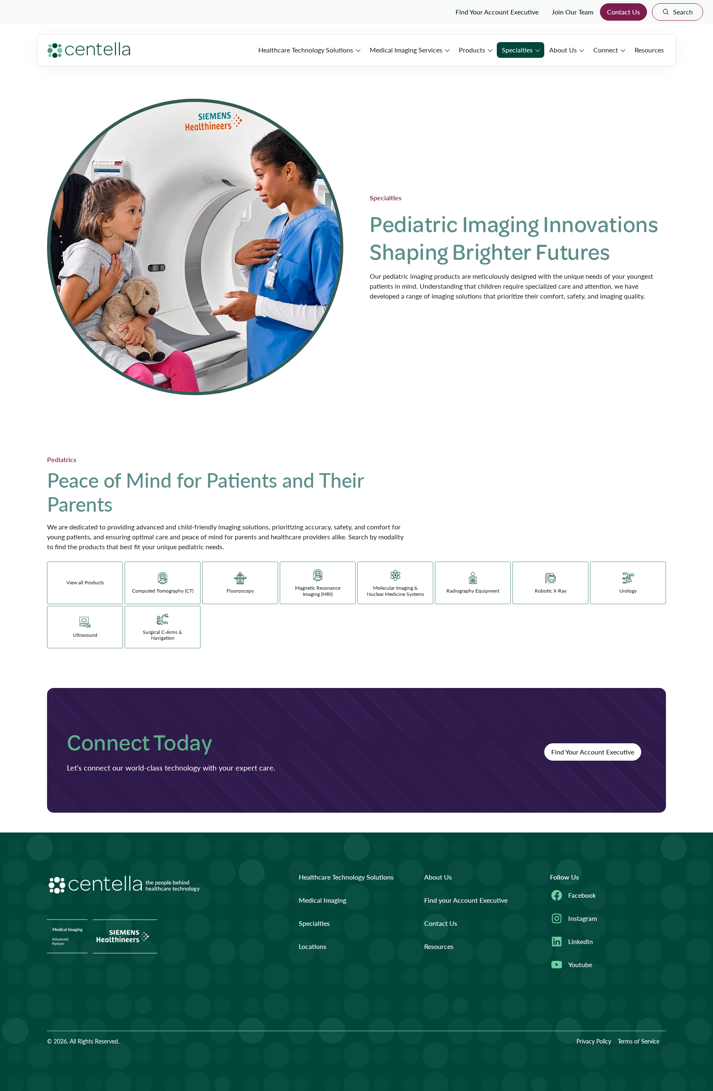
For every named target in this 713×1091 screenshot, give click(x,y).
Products (472, 50)
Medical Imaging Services (406, 50)
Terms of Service (638, 1041)
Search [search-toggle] (683, 12)
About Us (563, 50)
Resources (649, 50)
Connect (605, 50)
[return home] (89, 50)
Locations (312, 946)
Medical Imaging (322, 900)
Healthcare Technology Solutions (305, 50)
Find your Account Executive (466, 900)
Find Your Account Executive (497, 12)
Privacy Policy (593, 1041)
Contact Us (623, 12)
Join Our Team (572, 12)
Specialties (517, 50)
